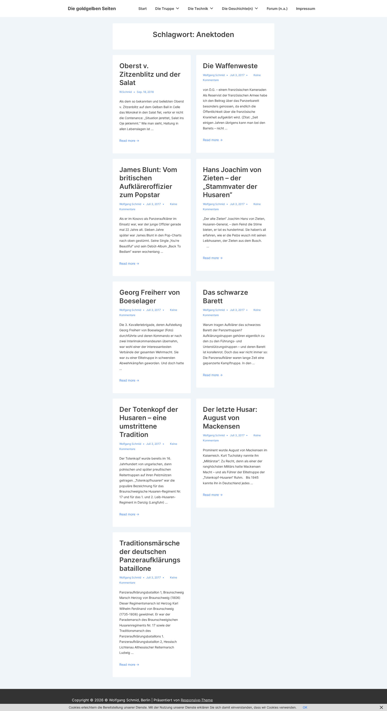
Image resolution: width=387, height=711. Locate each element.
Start (142, 8)
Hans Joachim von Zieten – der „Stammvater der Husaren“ (232, 182)
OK (305, 707)
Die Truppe (164, 8)
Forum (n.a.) (277, 8)
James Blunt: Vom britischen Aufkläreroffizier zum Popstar (148, 182)
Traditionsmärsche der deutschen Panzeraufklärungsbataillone (149, 555)
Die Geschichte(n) (237, 8)
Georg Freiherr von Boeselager (149, 296)
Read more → (129, 140)
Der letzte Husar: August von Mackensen (230, 417)
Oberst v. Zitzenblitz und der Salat (150, 74)
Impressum (305, 8)
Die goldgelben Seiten (92, 8)
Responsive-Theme (197, 700)
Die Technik (198, 8)
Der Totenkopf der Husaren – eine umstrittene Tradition (148, 422)
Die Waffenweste (230, 66)
